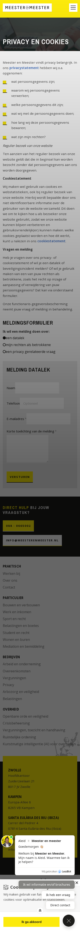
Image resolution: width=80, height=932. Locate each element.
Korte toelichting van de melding (30, 431)
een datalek (15, 338)
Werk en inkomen (17, 612)
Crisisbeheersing (16, 723)
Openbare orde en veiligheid (25, 716)
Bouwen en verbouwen (21, 605)
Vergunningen (14, 678)
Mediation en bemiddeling (23, 646)
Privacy (8, 684)
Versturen (20, 477)
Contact (9, 587)
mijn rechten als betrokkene (28, 344)
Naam (11, 388)
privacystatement (24, 68)
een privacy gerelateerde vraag (30, 351)
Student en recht (16, 632)
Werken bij (11, 573)
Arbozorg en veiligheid (21, 691)
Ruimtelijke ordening (19, 737)
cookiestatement (51, 241)
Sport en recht (14, 618)
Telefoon (13, 403)
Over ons (10, 580)
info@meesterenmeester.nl (32, 540)
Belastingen (12, 698)
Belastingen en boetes (21, 625)
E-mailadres (15, 419)
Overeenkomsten (17, 671)
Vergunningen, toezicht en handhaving (34, 730)
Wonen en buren (16, 639)
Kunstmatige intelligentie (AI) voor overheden (39, 744)
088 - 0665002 (18, 526)
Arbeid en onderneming (22, 664)
